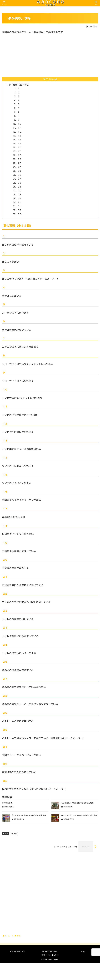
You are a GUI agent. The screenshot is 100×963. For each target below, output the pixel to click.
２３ (19, 175)
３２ (19, 210)
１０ (19, 124)
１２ (19, 132)
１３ (19, 136)
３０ (19, 202)
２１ (19, 167)
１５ (19, 143)
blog (83, 951)
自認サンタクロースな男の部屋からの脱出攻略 (79, 815)
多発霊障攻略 (7, 803)
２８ (19, 194)
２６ (19, 187)
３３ (19, 214)
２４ (19, 179)
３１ (19, 206)
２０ (19, 163)
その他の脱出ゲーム (50, 951)
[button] (92, 571)
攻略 (6, 833)
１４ (19, 139)
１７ (19, 151)
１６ (19, 147)
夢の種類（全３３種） (20, 85)
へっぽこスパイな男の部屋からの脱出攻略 (77, 803)
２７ (19, 190)
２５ (19, 183)
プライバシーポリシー (50, 955)
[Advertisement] (50, 56)
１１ (19, 128)
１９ (19, 159)
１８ (19, 155)
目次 (45, 79)
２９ (19, 198)
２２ (19, 171)
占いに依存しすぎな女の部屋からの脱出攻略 (29, 815)
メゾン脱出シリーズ (17, 951)
